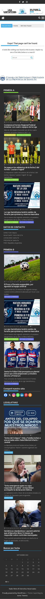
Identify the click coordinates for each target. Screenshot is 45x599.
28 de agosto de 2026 (12, 122)
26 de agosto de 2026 (12, 209)
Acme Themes (22, 595)
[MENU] (42, 17)
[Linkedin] (22, 395)
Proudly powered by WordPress (14, 593)
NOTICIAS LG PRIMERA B (26, 222)
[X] (10, 395)
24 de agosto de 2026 (12, 369)
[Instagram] (14, 395)
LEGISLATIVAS (8, 452)
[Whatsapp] (18, 395)
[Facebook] (5, 395)
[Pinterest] (26, 395)
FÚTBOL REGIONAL (10, 135)
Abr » (7, 582)
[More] (30, 395)
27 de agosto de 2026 (12, 165)
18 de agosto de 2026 (12, 435)
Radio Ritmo (25, 122)
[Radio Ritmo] (22, 14)
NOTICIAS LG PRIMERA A (23, 135)
